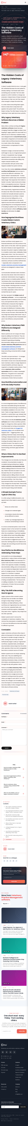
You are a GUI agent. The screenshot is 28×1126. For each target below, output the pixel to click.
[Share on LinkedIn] (7, 861)
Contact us (3, 1089)
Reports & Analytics (19, 1072)
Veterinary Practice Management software (11, 8)
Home (2, 6)
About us (17, 1086)
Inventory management (20, 1070)
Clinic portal (4, 1086)
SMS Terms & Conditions (6, 1120)
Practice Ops (5, 694)
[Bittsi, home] (4, 2)
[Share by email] (13, 861)
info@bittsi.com (7, 1056)
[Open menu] (25, 2)
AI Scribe (3, 1067)
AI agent (17, 1065)
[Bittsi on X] (14, 1052)
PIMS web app (4, 1065)
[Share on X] (4, 861)
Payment (3, 1072)
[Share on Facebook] (10, 861)
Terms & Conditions (14, 1118)
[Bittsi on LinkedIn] (2, 1052)
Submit (6, 748)
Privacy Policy (4, 1118)
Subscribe (14, 881)
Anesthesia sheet (19, 1067)
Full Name (3, 716)
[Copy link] (16, 861)
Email (2, 722)
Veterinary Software (14, 691)
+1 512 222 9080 (7, 1058)
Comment (3, 727)
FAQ (16, 1091)
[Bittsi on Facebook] (6, 1052)
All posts (5, 903)
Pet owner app (4, 1070)
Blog (6, 6)
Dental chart (18, 1077)
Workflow (17, 1079)
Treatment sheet (19, 1074)
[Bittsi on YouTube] (10, 1052)
